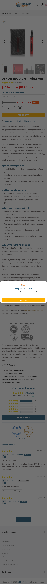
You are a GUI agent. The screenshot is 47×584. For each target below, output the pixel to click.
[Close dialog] (46, 282)
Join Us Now (23, 300)
